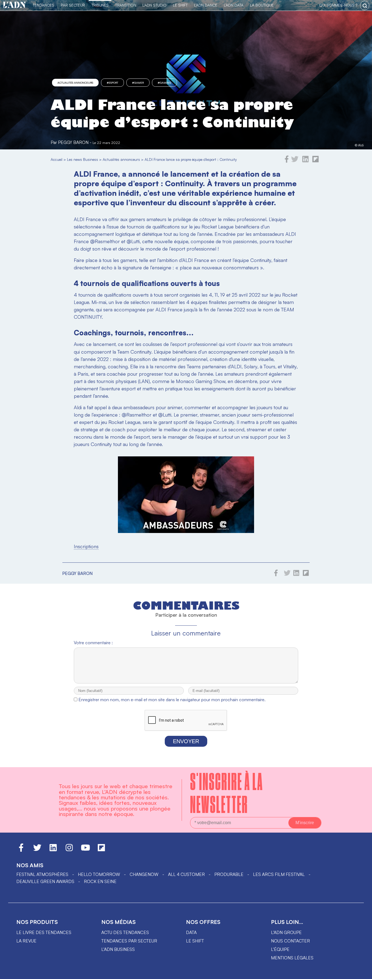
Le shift (195, 941)
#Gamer (138, 82)
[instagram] (69, 850)
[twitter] (294, 161)
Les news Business (82, 159)
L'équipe (280, 949)
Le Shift (180, 5)
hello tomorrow (99, 874)
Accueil (56, 159)
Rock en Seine (100, 881)
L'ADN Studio (154, 5)
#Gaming (164, 82)
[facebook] (287, 161)
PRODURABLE (228, 874)
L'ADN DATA (233, 5)
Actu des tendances (125, 932)
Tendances (43, 5)
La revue (26, 941)
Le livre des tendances (43, 932)
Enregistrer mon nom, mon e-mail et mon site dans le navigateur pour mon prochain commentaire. (172, 699)
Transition (125, 5)
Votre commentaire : (93, 642)
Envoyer (186, 741)
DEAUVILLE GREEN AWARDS (45, 881)
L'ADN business (118, 949)
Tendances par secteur (129, 941)
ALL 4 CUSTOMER (186, 874)
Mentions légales (292, 957)
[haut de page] (362, 972)
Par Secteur (73, 5)
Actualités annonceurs (75, 82)
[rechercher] (364, 5)
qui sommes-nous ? (338, 5)
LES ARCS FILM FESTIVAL (279, 874)
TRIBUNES (100, 5)
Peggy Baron (73, 142)
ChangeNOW (144, 874)
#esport (112, 82)
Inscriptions (86, 546)
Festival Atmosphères (42, 874)
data (191, 932)
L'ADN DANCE (205, 5)
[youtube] (85, 850)
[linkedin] (305, 161)
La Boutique (262, 5)
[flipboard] (315, 161)
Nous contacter (290, 941)
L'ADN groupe (286, 932)
